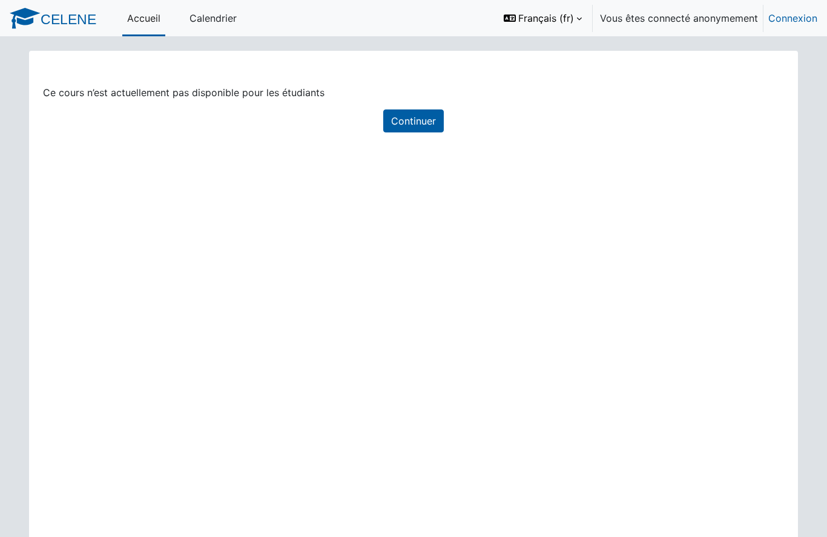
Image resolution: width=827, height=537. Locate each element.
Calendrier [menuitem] (213, 18)
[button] (543, 18)
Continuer (413, 121)
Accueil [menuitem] (143, 18)
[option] (656, 18)
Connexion (792, 18)
